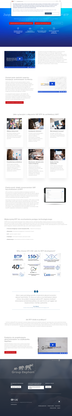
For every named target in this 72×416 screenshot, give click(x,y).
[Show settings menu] (32, 67)
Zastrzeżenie (57, 405)
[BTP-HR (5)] (35, 154)
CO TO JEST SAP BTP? (58, 23)
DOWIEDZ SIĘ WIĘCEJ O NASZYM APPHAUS (14, 102)
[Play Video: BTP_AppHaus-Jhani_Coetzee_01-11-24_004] (53, 345)
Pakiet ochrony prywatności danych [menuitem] (34, 387)
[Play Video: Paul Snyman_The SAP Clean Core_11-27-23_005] (20, 59)
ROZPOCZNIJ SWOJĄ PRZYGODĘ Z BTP (43, 23)
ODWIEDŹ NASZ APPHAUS (10, 352)
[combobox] (12, 1)
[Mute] (30, 67)
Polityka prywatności (42, 405)
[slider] (18, 67)
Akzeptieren (48, 13)
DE (13, 1)
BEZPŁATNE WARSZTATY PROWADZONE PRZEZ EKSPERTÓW (21, 23)
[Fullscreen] (34, 67)
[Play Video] (5, 67)
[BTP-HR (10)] (14, 123)
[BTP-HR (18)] (14, 154)
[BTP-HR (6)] (57, 154)
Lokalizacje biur (14, 404)
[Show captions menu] (28, 67)
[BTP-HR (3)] (35, 123)
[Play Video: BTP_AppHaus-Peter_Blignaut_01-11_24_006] (52, 83)
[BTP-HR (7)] (57, 123)
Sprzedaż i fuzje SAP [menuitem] (16, 386)
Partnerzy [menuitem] (48, 386)
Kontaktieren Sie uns (20, 1)
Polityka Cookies (51, 405)
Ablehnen (56, 13)
